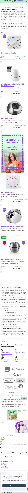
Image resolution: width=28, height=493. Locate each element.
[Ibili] (7, 369)
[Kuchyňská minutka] (14, 108)
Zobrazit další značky (14, 392)
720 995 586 (5, 467)
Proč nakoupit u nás (19, 453)
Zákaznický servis (6, 453)
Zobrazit (4, 237)
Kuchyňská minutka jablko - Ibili (12, 259)
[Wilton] (20, 380)
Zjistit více (20, 412)
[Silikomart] (14, 374)
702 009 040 (5, 464)
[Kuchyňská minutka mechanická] (14, 216)
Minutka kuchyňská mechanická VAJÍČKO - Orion (12, 85)
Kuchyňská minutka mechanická (12, 227)
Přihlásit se (23, 398)
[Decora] (11, 386)
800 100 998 (12, 444)
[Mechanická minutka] (14, 42)
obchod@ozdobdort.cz (21, 444)
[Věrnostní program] (12, 153)
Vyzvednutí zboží (6, 457)
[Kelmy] (9, 380)
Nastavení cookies (14, 489)
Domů (3, 5)
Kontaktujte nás (9, 435)
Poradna (15, 457)
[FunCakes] (20, 386)
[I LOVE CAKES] (18, 369)
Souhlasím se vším (14, 485)
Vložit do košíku (16, 58)
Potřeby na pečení (16, 5)
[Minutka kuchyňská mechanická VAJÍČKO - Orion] (14, 73)
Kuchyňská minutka (8, 7)
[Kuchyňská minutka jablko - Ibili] (14, 248)
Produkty (8, 5)
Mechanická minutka (8, 53)
